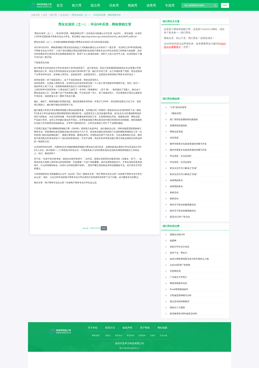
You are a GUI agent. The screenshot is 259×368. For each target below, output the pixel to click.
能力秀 (77, 5)
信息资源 (174, 138)
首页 (60, 5)
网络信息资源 (176, 131)
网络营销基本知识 (178, 283)
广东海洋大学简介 (178, 277)
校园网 (173, 240)
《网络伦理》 (176, 113)
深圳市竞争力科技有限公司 (129, 343)
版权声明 (127, 327)
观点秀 (95, 5)
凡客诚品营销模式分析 (180, 295)
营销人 (108, 335)
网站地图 (162, 327)
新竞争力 (119, 335)
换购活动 (174, 192)
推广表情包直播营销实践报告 (184, 119)
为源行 (153, 335)
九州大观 (163, 335)
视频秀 (132, 5)
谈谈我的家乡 (176, 180)
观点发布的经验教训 (179, 301)
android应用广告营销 (180, 265)
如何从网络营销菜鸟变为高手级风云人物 (189, 259)
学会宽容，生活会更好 (180, 156)
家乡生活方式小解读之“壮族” (183, 168)
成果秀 (151, 5)
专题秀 (170, 5)
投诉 (104, 228)
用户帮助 (145, 327)
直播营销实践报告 (178, 125)
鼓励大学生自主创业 (179, 247)
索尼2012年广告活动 (180, 217)
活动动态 (64, 15)
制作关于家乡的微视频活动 (183, 204)
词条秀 (114, 5)
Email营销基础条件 (179, 289)
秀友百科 (130, 335)
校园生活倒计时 (177, 234)
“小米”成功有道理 (178, 107)
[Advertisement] (95, 205)
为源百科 (142, 335)
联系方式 (110, 327)
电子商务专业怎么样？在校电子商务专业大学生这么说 (71, 182)
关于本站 (93, 327)
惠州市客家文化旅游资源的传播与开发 (188, 144)
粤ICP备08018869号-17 (129, 348)
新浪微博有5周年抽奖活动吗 (183, 313)
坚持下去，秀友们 (178, 253)
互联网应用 (175, 271)
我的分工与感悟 (177, 307)
